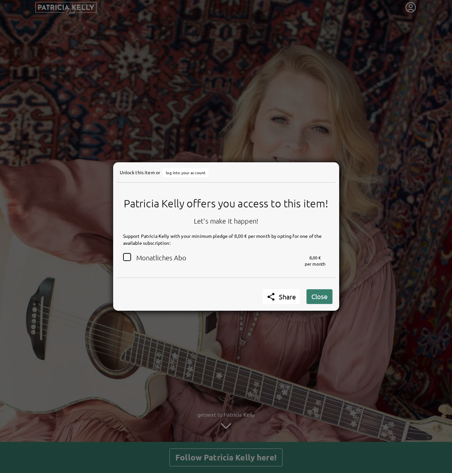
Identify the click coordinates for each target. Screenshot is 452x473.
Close (319, 296)
